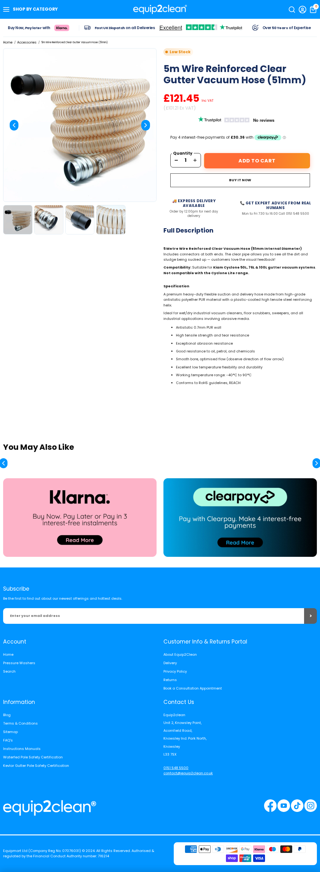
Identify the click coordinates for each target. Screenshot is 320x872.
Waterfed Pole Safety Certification (33, 757)
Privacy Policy (175, 671)
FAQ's (8, 740)
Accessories (27, 42)
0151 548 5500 (175, 767)
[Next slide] (145, 125)
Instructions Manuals (22, 748)
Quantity (182, 153)
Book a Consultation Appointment (192, 688)
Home (7, 42)
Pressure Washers (19, 662)
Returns (170, 679)
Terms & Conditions (20, 723)
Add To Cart (257, 160)
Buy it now (240, 179)
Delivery (170, 662)
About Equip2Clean (180, 654)
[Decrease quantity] (176, 160)
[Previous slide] (14, 125)
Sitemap (10, 731)
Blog (7, 714)
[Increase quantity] (195, 160)
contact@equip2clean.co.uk (188, 773)
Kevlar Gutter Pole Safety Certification (36, 765)
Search (9, 671)
